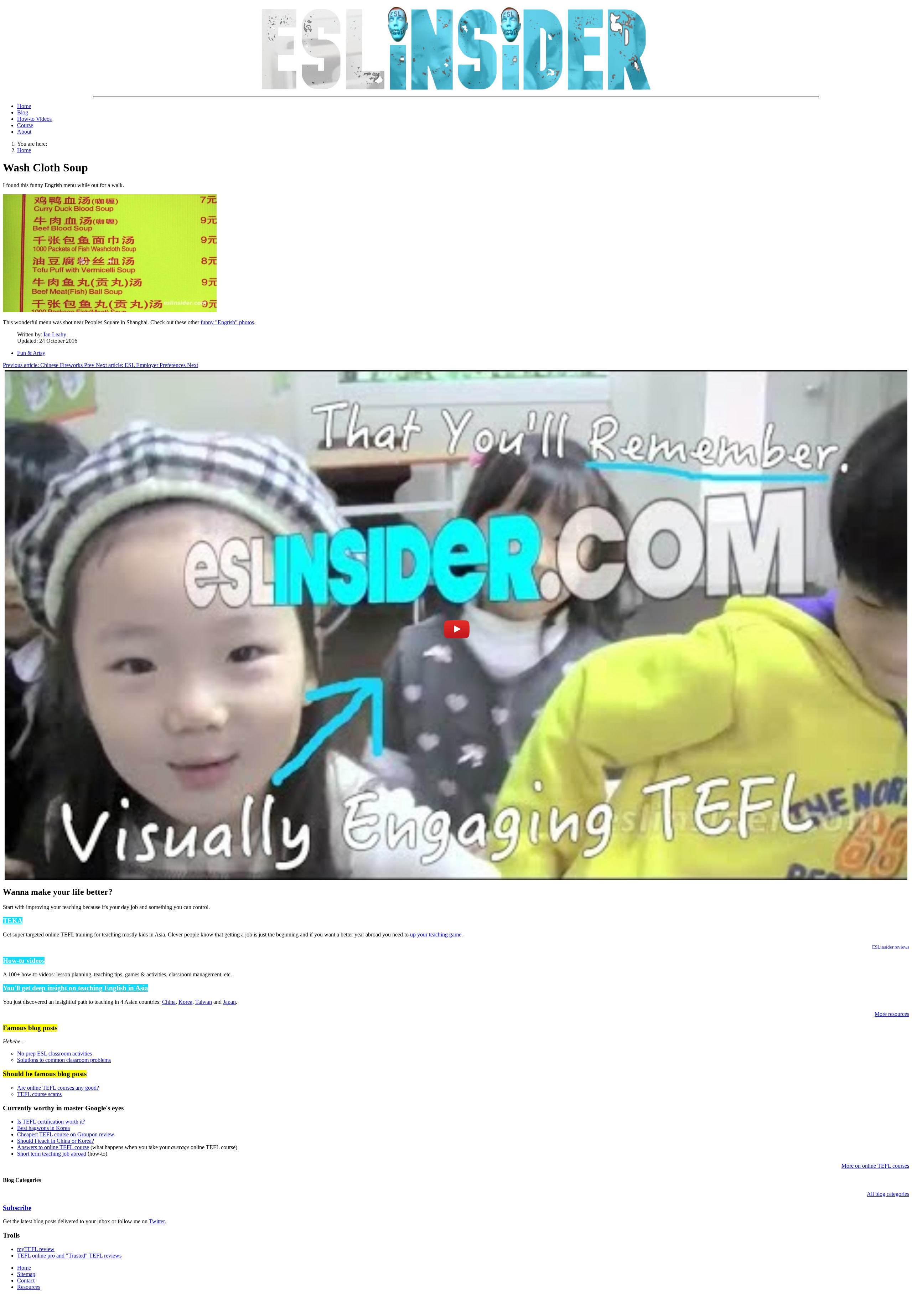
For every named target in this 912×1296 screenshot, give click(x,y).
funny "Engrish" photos (227, 322)
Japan (229, 1002)
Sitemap (26, 1274)
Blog (22, 112)
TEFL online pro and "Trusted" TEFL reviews (69, 1256)
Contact (26, 1280)
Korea (185, 1002)
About (24, 132)
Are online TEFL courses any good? (58, 1088)
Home (24, 106)
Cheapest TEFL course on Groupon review (65, 1134)
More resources (892, 1014)
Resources (28, 1287)
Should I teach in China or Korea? (55, 1141)
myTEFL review (36, 1249)
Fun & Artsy (31, 353)
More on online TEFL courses (875, 1166)
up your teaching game (435, 934)
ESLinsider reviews (890, 947)
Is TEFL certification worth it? (51, 1122)
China (169, 1002)
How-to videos (24, 960)
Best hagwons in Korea (43, 1128)
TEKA (12, 920)
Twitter (157, 1221)
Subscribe (17, 1208)
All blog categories (888, 1194)
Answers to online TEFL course (53, 1147)
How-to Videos (34, 119)
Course (25, 125)
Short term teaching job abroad (51, 1154)
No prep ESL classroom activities (54, 1053)
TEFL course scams (39, 1094)
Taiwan (203, 1002)
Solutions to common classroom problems (64, 1060)
